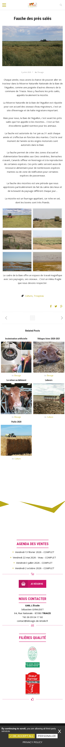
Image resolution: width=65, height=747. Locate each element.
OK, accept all (22, 736)
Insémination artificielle (16, 338)
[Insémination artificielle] (16, 357)
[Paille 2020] (16, 440)
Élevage (40, 72)
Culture (28, 295)
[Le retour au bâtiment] (16, 398)
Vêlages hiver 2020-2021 (48, 338)
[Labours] (48, 398)
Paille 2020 (16, 422)
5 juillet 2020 (26, 72)
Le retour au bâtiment (16, 380)
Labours (48, 380)
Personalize (47, 736)
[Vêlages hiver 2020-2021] (48, 357)
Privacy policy (32, 742)
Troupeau (39, 295)
